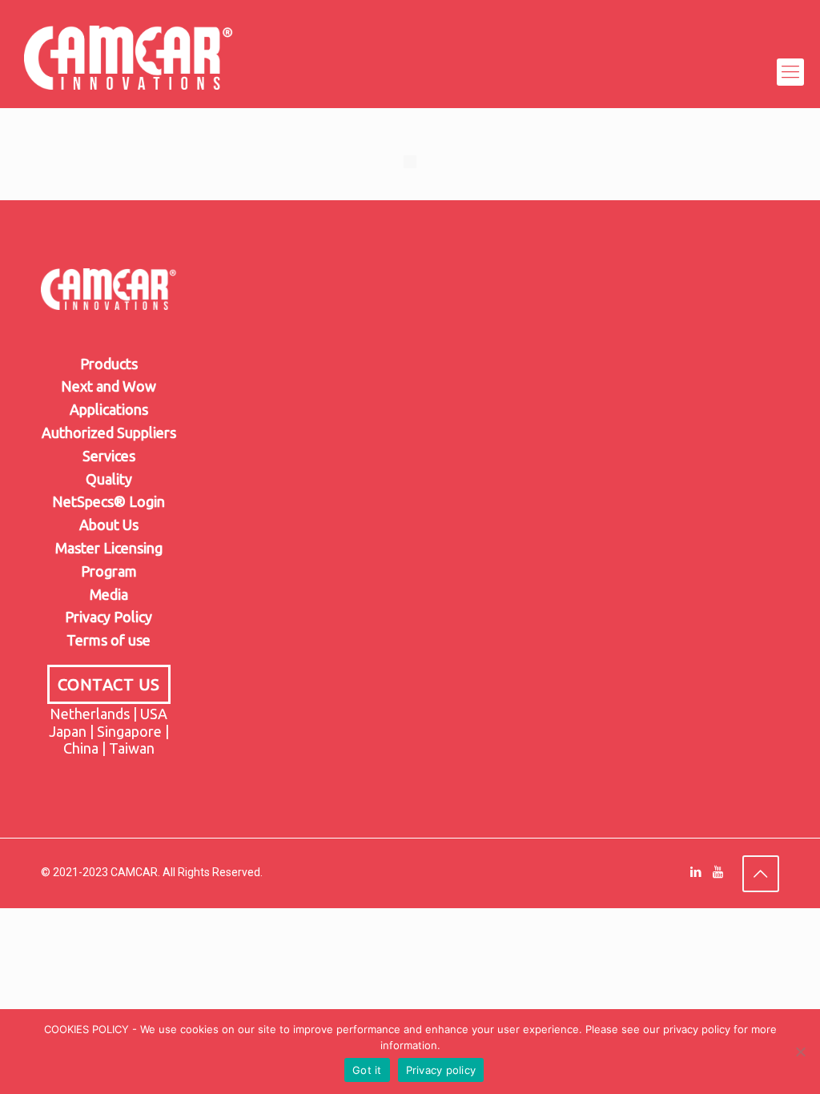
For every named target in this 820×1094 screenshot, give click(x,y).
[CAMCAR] (129, 72)
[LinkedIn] (696, 872)
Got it (367, 1070)
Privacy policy (441, 1070)
